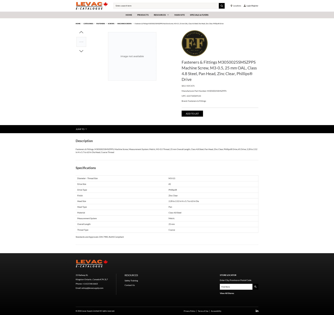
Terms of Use (203, 311)
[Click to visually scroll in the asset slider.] (81, 32)
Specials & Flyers (199, 15)
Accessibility (216, 311)
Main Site (179, 15)
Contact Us (130, 285)
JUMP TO (80, 129)
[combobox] (166, 6)
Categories (88, 24)
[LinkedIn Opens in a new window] (257, 311)
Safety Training (131, 280)
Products (143, 15)
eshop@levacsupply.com (92, 288)
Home (129, 15)
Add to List (192, 113)
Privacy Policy (189, 311)
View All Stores (227, 293)
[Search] (222, 6)
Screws (111, 24)
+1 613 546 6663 (90, 283)
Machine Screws (124, 24)
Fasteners (100, 24)
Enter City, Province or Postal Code (235, 280)
